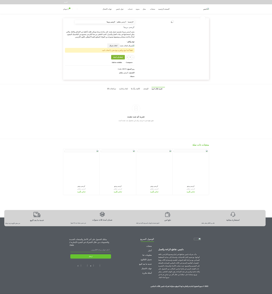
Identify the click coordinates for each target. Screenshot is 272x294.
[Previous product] (71, 22)
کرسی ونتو (190, 186)
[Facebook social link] (207, 2)
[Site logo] (206, 9)
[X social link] (205, 2)
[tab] (158, 89)
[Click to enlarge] (202, 18)
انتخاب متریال (113, 45)
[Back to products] (69, 22)
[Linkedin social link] (199, 2)
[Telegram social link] (196, 2)
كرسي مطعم (121, 22)
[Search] (75, 9)
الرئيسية (130, 22)
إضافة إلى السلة (118, 57)
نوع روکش (131, 41)
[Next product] (66, 22)
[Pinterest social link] (202, 2)
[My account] (79, 9)
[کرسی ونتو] (191, 167)
